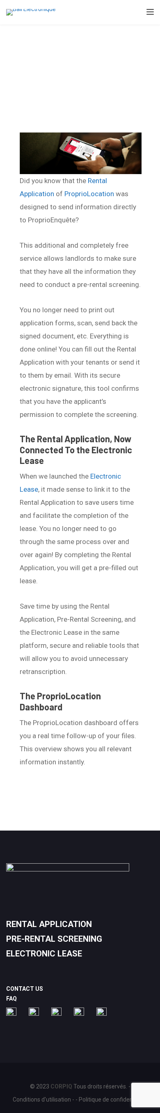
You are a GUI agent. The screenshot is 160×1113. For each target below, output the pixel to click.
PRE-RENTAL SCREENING (54, 939)
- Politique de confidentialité (111, 1099)
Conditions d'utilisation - (43, 1099)
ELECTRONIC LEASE (44, 953)
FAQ (11, 998)
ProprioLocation (89, 194)
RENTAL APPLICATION (49, 924)
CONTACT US (24, 988)
